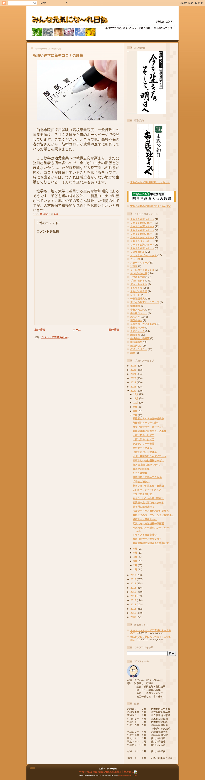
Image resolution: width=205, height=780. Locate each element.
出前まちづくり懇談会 (145, 452)
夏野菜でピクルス (142, 448)
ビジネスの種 (137, 277)
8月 (135, 411)
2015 (134, 592)
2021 (134, 386)
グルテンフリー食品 (143, 443)
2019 (134, 575)
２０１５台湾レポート (142, 233)
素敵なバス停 (137, 327)
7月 (135, 415)
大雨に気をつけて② (143, 435)
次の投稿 (39, 329)
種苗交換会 (136, 320)
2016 (134, 587)
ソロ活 (134, 266)
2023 (134, 378)
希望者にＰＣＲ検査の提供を (148, 418)
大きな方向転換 (141, 469)
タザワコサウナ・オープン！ (148, 427)
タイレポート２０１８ (142, 269)
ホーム (77, 329)
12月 (136, 394)
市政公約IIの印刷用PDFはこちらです (150, 182)
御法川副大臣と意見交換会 (147, 539)
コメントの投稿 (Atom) (54, 337)
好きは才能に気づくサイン (147, 464)
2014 (134, 596)
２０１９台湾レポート (142, 248)
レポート (135, 295)
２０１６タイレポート (142, 237)
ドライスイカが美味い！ (146, 534)
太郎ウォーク (137, 331)
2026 (134, 365)
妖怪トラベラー (138, 349)
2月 (135, 565)
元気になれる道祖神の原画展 (148, 523)
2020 (134, 390)
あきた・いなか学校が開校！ (148, 498)
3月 (135, 561)
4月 (135, 557)
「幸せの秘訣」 (141, 481)
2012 (134, 604)
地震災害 (135, 334)
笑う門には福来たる (143, 506)
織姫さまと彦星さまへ (145, 519)
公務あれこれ (137, 309)
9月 (135, 407)
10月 (136, 402)
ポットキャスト (138, 284)
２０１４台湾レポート (142, 230)
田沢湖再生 (136, 342)
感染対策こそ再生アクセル (147, 477)
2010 (134, 613)
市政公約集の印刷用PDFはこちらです (150, 206)
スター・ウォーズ (140, 262)
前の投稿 (114, 329)
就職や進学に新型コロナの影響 (58, 55)
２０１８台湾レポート (142, 244)
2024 (134, 374)
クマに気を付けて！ (143, 494)
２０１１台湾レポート (142, 222)
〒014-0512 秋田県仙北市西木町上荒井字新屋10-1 (106, 771)
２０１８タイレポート (142, 241)
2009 (134, 617)
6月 (135, 548)
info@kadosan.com (127, 775)
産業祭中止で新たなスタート (148, 502)
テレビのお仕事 (138, 273)
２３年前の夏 (137, 251)
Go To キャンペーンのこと (147, 490)
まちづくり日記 (138, 291)
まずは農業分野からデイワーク (149, 456)
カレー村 (135, 259)
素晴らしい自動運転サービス (148, 460)
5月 (135, 552)
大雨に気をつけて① (143, 439)
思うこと (44, 214)
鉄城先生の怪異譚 (140, 338)
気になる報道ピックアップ (144, 302)
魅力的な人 (136, 345)
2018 (134, 579)
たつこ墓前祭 (140, 473)
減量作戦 (135, 306)
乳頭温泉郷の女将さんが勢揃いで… (152, 543)
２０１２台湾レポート (142, 226)
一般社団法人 (137, 298)
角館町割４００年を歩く (146, 422)
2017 (134, 583)
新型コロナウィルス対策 (143, 324)
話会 (132, 352)
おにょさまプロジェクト (143, 255)
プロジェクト (137, 280)
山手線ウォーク (138, 313)
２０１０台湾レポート (142, 219)
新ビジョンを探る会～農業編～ (149, 485)
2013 (134, 600)
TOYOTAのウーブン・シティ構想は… (153, 515)
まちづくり (136, 287)
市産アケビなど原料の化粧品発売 (151, 511)
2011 (134, 608)
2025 (134, 369)
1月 (135, 569)
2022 (134, 382)
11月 (136, 398)
